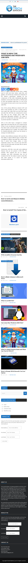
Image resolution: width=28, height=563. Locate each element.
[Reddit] (14, 89)
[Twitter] (5, 89)
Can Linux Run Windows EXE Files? (12, 323)
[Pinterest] (11, 89)
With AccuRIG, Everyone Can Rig (11, 255)
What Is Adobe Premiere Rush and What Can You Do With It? (13, 350)
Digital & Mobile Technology (7, 47)
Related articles (6, 234)
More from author (15, 234)
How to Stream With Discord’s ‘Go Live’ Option (13, 372)
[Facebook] (2, 89)
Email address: (4, 427)
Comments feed (7, 408)
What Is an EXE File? (7, 300)
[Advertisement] (14, 29)
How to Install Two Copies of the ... (15, 210)
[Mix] (17, 89)
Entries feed (6, 406)
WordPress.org (7, 410)
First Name (3, 432)
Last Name (3, 437)
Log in (5, 404)
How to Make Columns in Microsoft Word (12, 277)
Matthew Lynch (5, 59)
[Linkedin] (8, 89)
